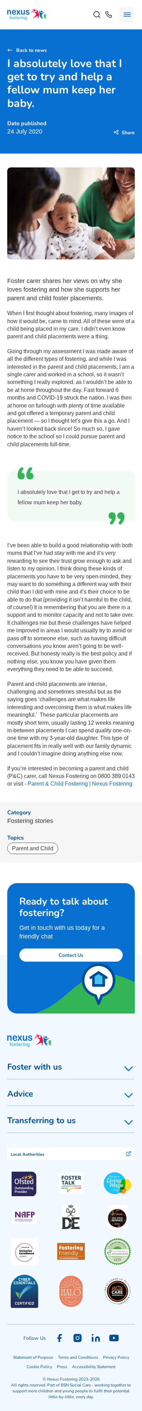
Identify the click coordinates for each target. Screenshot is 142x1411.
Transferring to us (41, 1120)
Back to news (31, 50)
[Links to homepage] (71, 1040)
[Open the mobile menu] (127, 14)
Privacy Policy (116, 1357)
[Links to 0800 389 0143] (108, 14)
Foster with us (34, 1066)
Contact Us (71, 955)
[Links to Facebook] (59, 1338)
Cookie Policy (39, 1366)
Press (62, 1366)
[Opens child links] (128, 1068)
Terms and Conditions (78, 1357)
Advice (20, 1093)
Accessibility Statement (93, 1366)
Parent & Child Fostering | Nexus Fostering (80, 784)
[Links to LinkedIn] (96, 1338)
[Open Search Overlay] (96, 14)
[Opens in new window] (71, 1183)
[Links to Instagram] (77, 1338)
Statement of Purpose (33, 1357)
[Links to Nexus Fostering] (27, 14)
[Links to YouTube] (114, 1338)
